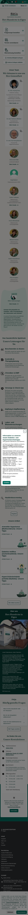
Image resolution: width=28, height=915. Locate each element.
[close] (24, 431)
